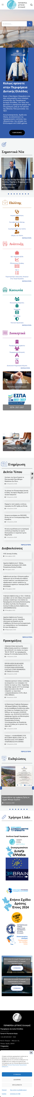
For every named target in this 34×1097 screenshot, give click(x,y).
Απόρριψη (17, 1079)
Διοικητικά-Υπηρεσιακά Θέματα (17, 365)
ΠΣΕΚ (17, 359)
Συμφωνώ (17, 1074)
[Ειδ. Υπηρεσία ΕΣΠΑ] (17, 253)
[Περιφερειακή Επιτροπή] (17, 348)
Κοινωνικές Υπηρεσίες (17, 303)
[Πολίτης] (5, 202)
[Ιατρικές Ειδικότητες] (17, 212)
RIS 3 (17, 270)
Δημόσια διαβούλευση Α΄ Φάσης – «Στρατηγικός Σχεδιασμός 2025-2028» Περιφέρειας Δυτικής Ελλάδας (14, 565)
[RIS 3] (17, 266)
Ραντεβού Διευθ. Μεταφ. (17, 222)
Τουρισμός (17, 309)
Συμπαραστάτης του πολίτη (17, 229)
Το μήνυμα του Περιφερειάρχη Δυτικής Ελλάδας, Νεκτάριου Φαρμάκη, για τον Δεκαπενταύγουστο (16, 182)
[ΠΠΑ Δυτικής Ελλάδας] (17, 259)
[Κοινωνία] (5, 289)
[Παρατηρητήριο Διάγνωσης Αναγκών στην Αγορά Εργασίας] (17, 273)
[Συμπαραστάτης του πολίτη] (17, 225)
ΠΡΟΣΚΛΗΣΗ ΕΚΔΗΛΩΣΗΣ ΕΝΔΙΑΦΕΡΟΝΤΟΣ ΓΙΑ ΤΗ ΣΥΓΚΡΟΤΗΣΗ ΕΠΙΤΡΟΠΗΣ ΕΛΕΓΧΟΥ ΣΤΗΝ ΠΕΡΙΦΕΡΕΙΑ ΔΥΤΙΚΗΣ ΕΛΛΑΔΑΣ (15, 667)
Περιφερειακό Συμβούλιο (17, 345)
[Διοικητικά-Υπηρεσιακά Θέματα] (17, 362)
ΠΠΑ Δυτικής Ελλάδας (17, 263)
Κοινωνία (16, 290)
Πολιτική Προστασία (17, 323)
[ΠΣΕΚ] (17, 355)
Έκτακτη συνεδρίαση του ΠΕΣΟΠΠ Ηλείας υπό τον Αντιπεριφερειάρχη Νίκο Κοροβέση (17, 517)
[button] (31, 1053)
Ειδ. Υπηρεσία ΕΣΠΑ (17, 256)
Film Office (17, 316)
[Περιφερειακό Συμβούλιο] (17, 342)
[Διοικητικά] (5, 332)
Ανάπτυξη (16, 244)
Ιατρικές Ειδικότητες (17, 215)
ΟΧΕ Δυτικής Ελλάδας (10, 553)
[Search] (29, 23)
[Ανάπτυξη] (5, 243)
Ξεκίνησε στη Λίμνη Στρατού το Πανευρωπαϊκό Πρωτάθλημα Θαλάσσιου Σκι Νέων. (14, 479)
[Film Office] (17, 312)
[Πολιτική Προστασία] (17, 319)
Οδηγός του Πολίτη (17, 235)
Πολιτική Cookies (17, 963)
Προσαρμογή (17, 1085)
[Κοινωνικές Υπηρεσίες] (17, 299)
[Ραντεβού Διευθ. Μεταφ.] (17, 218)
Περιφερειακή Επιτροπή (17, 352)
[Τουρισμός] (17, 306)
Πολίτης (15, 203)
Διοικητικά (17, 333)
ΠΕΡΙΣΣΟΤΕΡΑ (26, 545)
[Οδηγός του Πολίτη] (17, 232)
